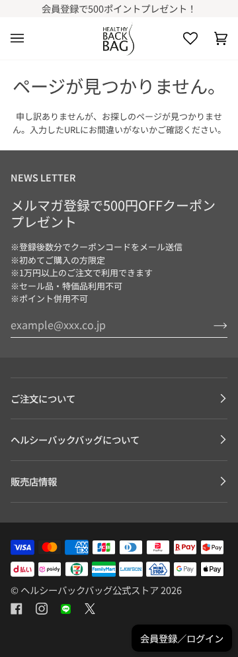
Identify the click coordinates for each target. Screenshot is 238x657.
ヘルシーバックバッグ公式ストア (89, 590)
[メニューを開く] (25, 38)
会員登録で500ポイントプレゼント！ (119, 8)
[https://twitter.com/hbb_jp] (90, 609)
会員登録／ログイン (181, 638)
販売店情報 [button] (34, 481)
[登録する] (209, 324)
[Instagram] (42, 609)
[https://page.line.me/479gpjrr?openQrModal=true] (66, 609)
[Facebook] (16, 609)
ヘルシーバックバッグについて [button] (75, 439)
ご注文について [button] (43, 398)
